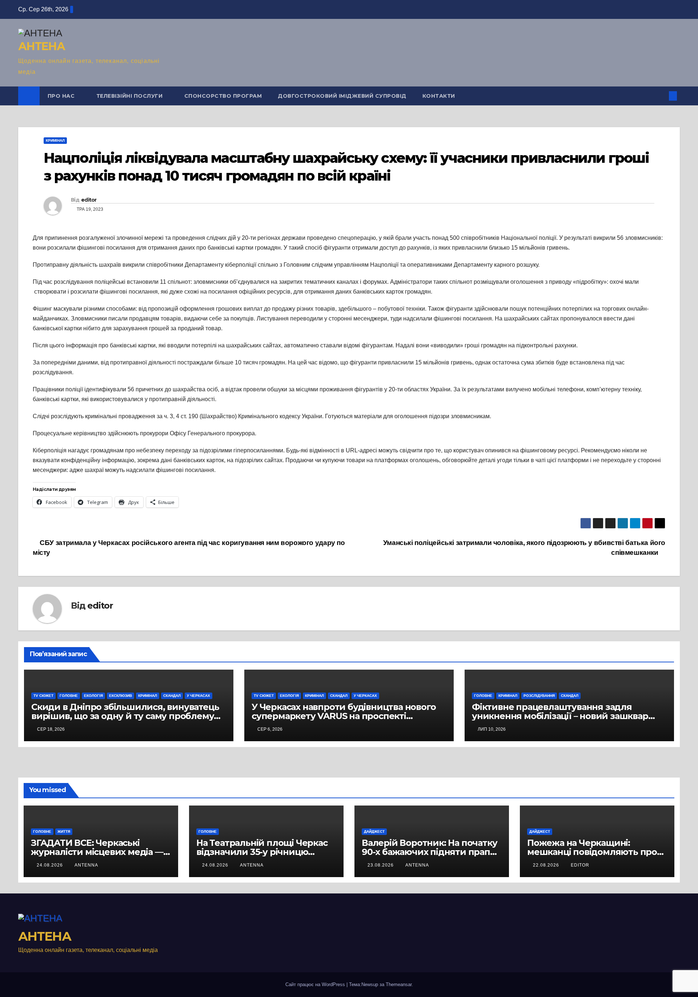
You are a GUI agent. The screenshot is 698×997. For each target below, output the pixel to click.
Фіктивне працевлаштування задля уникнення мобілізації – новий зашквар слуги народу (560, 716)
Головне (69, 696)
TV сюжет (43, 696)
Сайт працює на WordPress (315, 984)
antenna (86, 865)
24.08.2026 (50, 865)
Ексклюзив (120, 696)
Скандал (172, 696)
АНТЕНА (41, 46)
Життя (63, 831)
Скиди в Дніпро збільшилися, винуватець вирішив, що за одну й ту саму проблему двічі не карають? (125, 716)
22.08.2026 (547, 865)
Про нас (62, 96)
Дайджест (374, 831)
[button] (661, 96)
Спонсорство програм (223, 96)
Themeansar (399, 984)
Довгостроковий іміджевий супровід (342, 96)
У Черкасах (198, 696)
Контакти (438, 96)
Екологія (93, 696)
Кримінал (55, 140)
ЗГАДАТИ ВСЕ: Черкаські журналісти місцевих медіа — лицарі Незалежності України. (98, 851)
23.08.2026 (381, 865)
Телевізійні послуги (130, 96)
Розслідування (539, 696)
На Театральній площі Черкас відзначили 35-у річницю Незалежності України (262, 851)
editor (89, 200)
